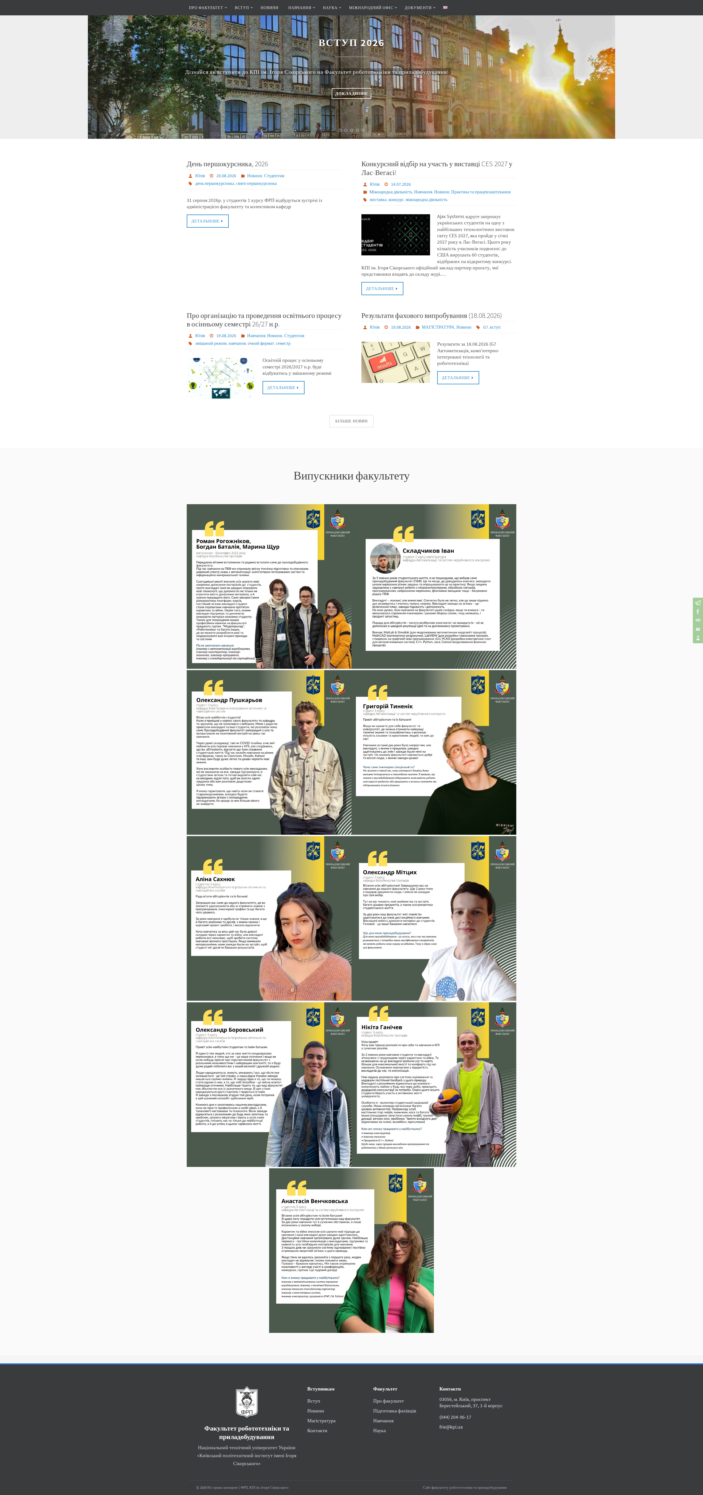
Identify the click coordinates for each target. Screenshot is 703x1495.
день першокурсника (214, 183)
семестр (283, 343)
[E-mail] (697, 620)
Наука (379, 1430)
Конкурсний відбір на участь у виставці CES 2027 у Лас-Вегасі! (436, 168)
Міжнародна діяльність (390, 191)
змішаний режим (211, 343)
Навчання (423, 191)
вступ (495, 327)
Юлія (200, 175)
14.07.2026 (401, 184)
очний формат (261, 343)
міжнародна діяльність (426, 199)
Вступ (313, 1401)
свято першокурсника (256, 183)
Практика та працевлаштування (480, 191)
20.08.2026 (226, 175)
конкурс (396, 199)
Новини (254, 175)
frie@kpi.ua (451, 1427)
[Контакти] (697, 638)
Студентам (274, 175)
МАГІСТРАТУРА (438, 327)
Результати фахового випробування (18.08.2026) (431, 315)
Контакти (317, 1430)
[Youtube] (697, 629)
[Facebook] (697, 612)
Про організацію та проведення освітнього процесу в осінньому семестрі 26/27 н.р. (264, 319)
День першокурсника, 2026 (227, 163)
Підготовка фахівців (394, 1410)
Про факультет (388, 1401)
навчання (237, 343)
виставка (378, 199)
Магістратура (321, 1420)
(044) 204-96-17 (455, 1417)
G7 (485, 327)
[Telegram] (697, 603)
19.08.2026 (226, 335)
